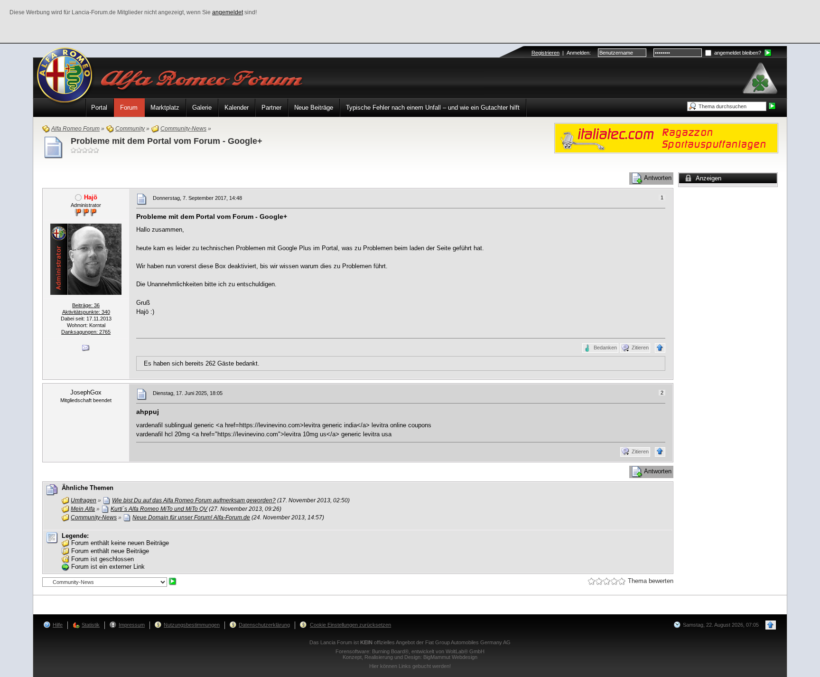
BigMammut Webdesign (450, 657)
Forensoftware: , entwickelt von (410, 651)
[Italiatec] (666, 137)
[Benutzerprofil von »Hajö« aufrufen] (85, 258)
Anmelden (578, 53)
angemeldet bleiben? (737, 53)
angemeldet (227, 12)
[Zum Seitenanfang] (660, 348)
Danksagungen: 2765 (86, 332)
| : (561, 53)
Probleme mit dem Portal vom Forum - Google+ (166, 141)
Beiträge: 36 (86, 305)
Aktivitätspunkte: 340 (86, 312)
